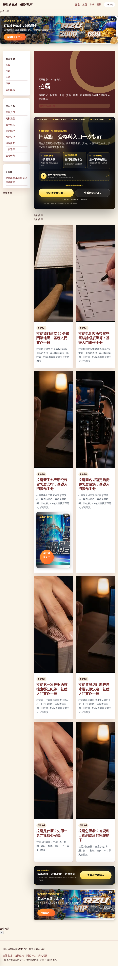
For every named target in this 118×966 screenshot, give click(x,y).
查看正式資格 (95, 875)
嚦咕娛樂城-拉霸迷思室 (18, 4)
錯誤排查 (10, 143)
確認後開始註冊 (56, 192)
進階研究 (10, 155)
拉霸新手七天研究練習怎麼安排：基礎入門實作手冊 (51, 484)
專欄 (92, 4)
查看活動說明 (92, 192)
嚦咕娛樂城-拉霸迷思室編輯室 (16, 180)
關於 (99, 4)
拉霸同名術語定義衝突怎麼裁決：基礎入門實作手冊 (94, 484)
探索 (77, 4)
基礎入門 (10, 112)
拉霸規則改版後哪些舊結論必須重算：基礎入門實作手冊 (94, 338)
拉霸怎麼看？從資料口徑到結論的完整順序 (94, 835)
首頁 (8, 65)
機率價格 (10, 124)
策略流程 (10, 131)
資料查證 (10, 118)
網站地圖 (42, 955)
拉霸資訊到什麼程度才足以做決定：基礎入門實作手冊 (94, 689)
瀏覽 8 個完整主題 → (48, 106)
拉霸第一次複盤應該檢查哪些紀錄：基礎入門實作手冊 (51, 689)
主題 (84, 4)
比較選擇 (10, 149)
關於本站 (31, 955)
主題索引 (7, 955)
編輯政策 (10, 89)
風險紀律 (10, 137)
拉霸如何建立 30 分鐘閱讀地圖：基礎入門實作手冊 (52, 338)
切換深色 (109, 4)
